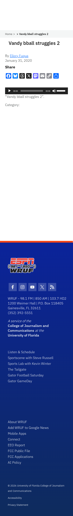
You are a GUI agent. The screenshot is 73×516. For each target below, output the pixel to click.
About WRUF (17, 422)
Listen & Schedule (21, 352)
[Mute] (54, 91)
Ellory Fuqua (19, 55)
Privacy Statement (18, 504)
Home (8, 34)
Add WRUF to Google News (28, 427)
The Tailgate (17, 369)
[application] (36, 90)
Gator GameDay (20, 381)
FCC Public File (19, 450)
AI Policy (14, 462)
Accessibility (15, 497)
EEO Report (16, 445)
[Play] (9, 91)
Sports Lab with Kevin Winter (29, 363)
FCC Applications (20, 456)
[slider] (61, 90)
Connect (14, 439)
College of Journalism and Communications (28, 328)
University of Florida (23, 335)
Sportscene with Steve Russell (30, 357)
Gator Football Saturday (26, 375)
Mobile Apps (17, 433)
